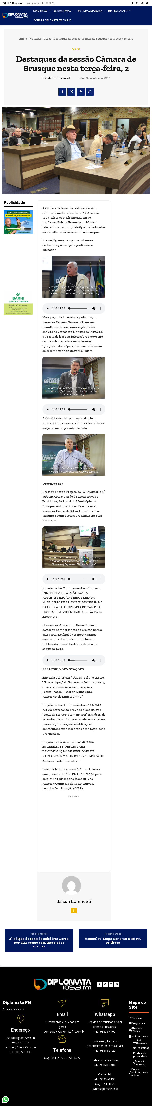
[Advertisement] (24, 262)
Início (23, 38)
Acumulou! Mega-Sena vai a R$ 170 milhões (113, 941)
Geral (47, 38)
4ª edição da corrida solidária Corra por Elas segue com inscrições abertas (38, 942)
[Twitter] (142, 3)
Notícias (35, 38)
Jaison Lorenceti (59, 78)
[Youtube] (146, 3)
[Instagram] (137, 3)
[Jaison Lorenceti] (74, 885)
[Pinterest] (81, 92)
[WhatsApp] (90, 92)
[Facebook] (132, 3)
